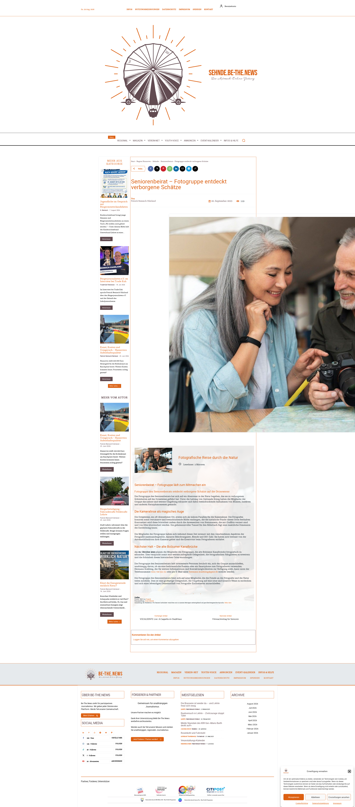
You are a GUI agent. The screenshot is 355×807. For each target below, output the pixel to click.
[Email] (182, 169)
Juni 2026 (252, 712)
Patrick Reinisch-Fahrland (109, 356)
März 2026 (252, 724)
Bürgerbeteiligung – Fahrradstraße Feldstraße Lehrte (113, 511)
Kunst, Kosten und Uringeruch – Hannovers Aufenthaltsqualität (113, 350)
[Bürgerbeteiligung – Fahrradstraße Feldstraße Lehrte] (114, 491)
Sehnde (156, 161)
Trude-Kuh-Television (107, 285)
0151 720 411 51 (158, 572)
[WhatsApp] (170, 169)
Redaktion (194, 729)
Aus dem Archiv (186, 729)
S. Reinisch (104, 210)
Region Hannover (144, 161)
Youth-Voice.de (105, 197)
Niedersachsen (186, 744)
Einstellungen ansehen (339, 797)
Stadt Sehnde (149, 601)
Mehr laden (113, 386)
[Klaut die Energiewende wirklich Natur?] (114, 565)
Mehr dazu (228, 602)
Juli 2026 (253, 708)
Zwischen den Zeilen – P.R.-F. (110, 343)
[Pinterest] (163, 169)
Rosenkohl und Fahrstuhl (193, 732)
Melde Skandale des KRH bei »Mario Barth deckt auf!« (201, 724)
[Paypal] (112, 733)
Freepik (148, 599)
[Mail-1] (106, 733)
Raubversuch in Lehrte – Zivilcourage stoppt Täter (202, 714)
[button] (349, 771)
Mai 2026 (252, 716)
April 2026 (252, 720)
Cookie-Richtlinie (302, 803)
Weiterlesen (106, 239)
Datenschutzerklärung (320, 803)
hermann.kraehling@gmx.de (203, 572)
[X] (157, 169)
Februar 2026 (252, 728)
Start (133, 161)
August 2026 (252, 703)
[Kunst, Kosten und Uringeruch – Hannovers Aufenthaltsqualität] (114, 329)
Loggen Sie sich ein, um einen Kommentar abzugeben (156, 639)
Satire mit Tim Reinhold (188, 736)
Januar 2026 (252, 733)
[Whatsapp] (94, 733)
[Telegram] (189, 169)
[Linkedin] (176, 169)
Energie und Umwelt (107, 578)
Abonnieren (116, 761)
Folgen (119, 743)
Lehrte (102, 274)
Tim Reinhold (200, 736)
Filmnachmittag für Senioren (225, 619)
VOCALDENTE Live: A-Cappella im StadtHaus (161, 619)
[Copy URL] (195, 169)
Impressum (337, 803)
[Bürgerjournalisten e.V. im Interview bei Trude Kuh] (114, 260)
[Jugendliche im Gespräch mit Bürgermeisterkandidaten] (114, 183)
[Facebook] (150, 169)
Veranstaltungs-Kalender (193, 740)
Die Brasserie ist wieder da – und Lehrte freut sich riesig (200, 704)
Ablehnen (315, 797)
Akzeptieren (293, 797)
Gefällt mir (117, 738)
